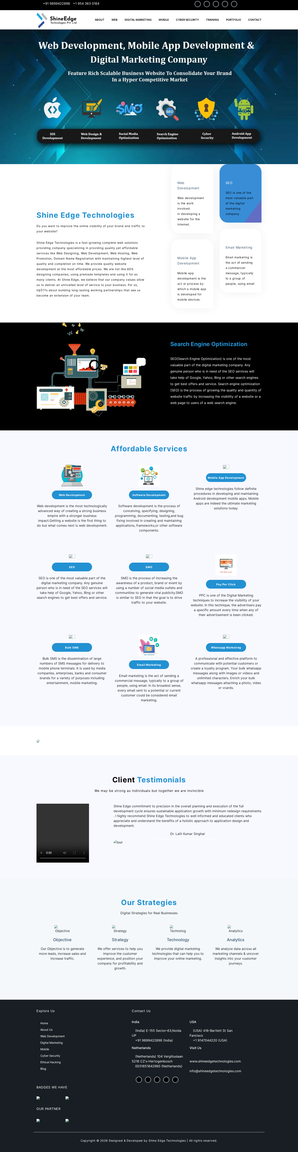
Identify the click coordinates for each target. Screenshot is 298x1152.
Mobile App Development (226, 477)
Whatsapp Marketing (226, 647)
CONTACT (255, 19)
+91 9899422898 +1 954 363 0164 (70, 3)
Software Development (149, 495)
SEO (72, 567)
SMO (149, 567)
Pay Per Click (226, 584)
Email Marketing (149, 664)
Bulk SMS (72, 647)
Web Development (72, 495)
